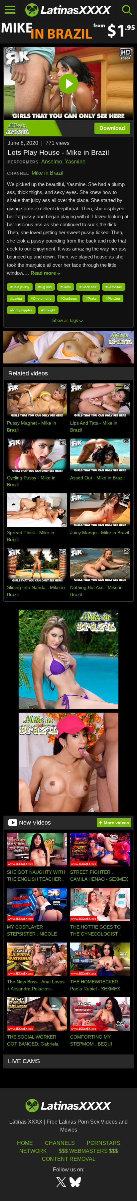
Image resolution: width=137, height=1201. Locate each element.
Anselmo (51, 161)
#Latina (16, 298)
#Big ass (45, 287)
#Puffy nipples (21, 310)
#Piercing (113, 298)
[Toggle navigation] (10, 10)
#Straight (48, 310)
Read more (43, 273)
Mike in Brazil (48, 173)
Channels (60, 1143)
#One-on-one (41, 298)
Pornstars (103, 1143)
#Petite (91, 298)
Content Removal (68, 1159)
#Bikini (65, 287)
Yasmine (75, 161)
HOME (25, 1143)
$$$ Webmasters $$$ (88, 1151)
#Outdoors (69, 298)
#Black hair (87, 287)
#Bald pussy (19, 287)
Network (33, 1151)
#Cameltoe (113, 287)
